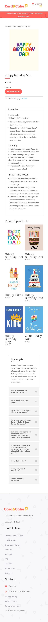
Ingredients (10, 568)
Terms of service (12, 606)
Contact (8, 573)
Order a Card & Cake (14, 535)
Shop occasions (12, 545)
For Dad (13, 26)
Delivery (8, 563)
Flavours (8, 549)
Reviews (8, 554)
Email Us (12, 586)
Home (7, 26)
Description (13, 109)
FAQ (6, 559)
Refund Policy (11, 601)
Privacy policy (11, 596)
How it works (10, 540)
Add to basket (13, 91)
